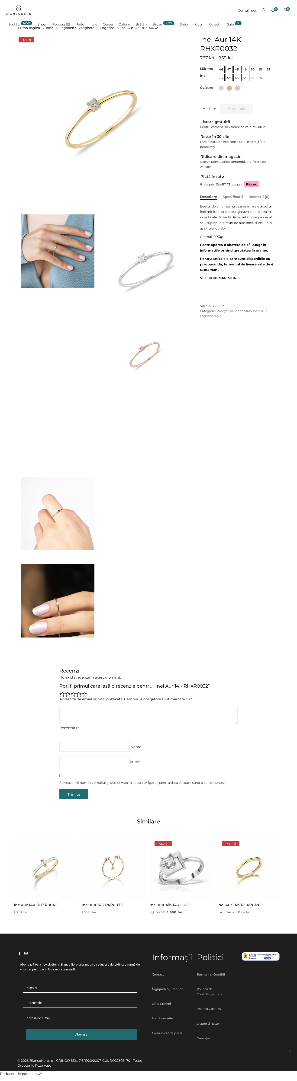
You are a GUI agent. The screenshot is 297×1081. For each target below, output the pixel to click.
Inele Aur (260, 311)
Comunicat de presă (167, 1033)
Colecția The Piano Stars (233, 311)
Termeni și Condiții (211, 974)
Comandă (236, 108)
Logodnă (207, 316)
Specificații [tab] (233, 197)
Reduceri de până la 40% (21, 1073)
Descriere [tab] (208, 197)
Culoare (206, 88)
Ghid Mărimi (161, 1003)
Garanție (203, 1038)
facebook (19, 953)
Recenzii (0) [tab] (259, 197)
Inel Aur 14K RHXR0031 (290, 1061)
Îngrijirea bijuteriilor (167, 989)
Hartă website (162, 1018)
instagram (26, 953)
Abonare (81, 1034)
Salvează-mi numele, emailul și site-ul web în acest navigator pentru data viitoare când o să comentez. (142, 783)
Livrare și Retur (208, 1023)
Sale (218, 316)
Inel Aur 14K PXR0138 (290, 1051)
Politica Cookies (209, 1009)
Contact (158, 974)
